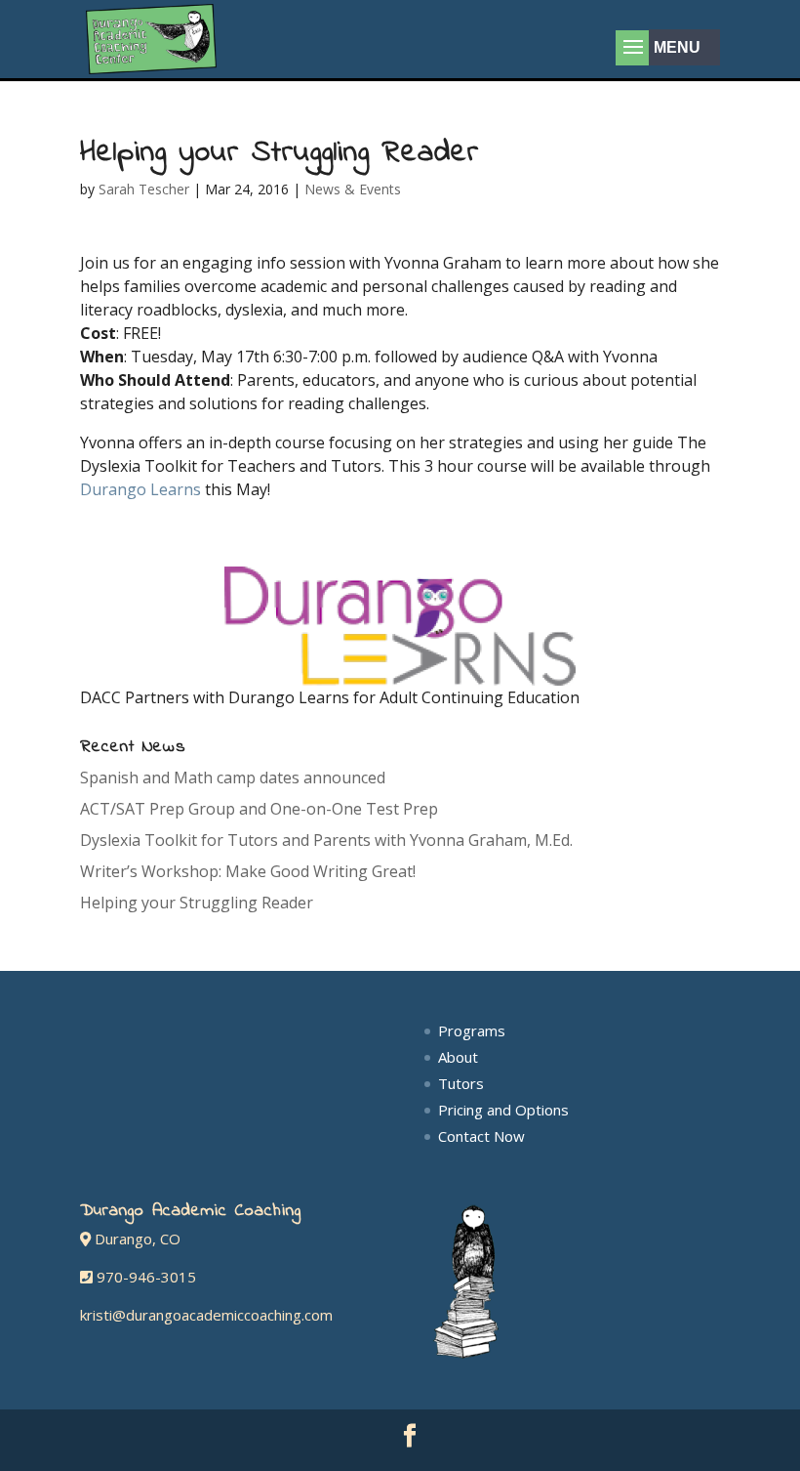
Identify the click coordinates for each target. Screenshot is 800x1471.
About (458, 1057)
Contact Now (481, 1136)
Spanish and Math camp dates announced (232, 777)
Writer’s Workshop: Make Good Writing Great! (248, 871)
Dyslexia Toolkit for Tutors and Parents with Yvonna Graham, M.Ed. (326, 840)
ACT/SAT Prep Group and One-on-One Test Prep (259, 809)
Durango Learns (140, 489)
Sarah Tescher (144, 189)
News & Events (352, 189)
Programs (471, 1030)
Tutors (461, 1083)
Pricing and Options (503, 1109)
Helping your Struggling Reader (196, 902)
